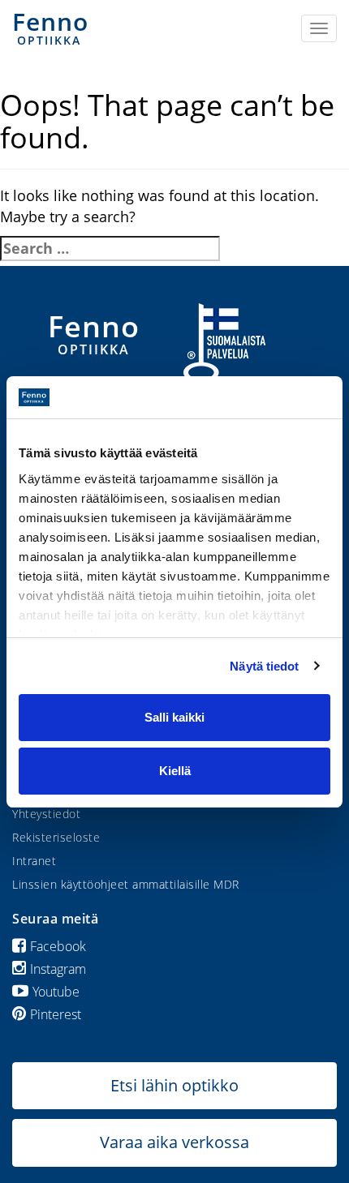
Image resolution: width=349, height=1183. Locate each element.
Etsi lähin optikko (174, 1085)
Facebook (58, 946)
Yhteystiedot (46, 813)
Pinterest (55, 1014)
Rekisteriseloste (56, 837)
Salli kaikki (174, 717)
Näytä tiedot (264, 666)
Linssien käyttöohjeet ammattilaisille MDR (125, 884)
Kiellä (175, 771)
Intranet (34, 860)
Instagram (58, 969)
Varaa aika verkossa (174, 1142)
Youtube (56, 992)
